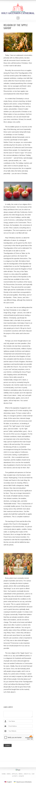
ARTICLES (14, 774)
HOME (3, 774)
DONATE (21, 776)
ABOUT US (27, 774)
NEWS (8, 774)
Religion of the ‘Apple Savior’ (16, 26)
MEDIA (20, 774)
